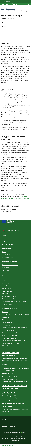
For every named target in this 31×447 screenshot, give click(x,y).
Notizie (4, 239)
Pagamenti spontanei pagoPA (15, 338)
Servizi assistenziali (7, 322)
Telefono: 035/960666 (10, 371)
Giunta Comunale (6, 255)
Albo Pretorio (12, 293)
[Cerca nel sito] (28, 4)
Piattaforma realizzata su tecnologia (15, 432)
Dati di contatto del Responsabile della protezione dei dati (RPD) (15, 316)
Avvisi (3, 241)
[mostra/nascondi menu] (3, 4)
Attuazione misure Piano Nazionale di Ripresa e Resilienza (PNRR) (15, 303)
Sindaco (4, 252)
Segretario (5, 312)
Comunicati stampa (7, 244)
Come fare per (6, 273)
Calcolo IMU (12, 346)
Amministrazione (10, 9)
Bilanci (4, 278)
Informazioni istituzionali (8, 11)
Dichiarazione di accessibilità (8, 426)
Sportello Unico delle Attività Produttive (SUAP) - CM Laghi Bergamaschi (15, 329)
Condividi (5, 22)
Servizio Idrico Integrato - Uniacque (15, 343)
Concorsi (4, 281)
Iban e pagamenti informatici (10, 333)
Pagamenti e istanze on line (15, 335)
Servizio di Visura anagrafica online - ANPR (13, 341)
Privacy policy (5, 423)
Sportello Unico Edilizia (15, 325)
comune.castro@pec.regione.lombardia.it (15, 382)
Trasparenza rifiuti (7, 291)
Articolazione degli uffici (8, 320)
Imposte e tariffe (6, 288)
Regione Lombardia (7, 1)
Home (2, 9)
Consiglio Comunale (7, 257)
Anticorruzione (6, 268)
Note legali (4, 419)
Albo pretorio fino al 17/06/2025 (11, 296)
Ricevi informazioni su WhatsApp (13, 405)
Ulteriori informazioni (7, 445)
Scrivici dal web (10, 392)
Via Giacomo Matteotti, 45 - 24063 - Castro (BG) (16, 368)
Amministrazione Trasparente (10, 265)
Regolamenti (5, 283)
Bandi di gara (5, 275)
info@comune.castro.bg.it (11, 379)
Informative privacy (7, 286)
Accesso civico (6, 270)
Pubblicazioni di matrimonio (15, 299)
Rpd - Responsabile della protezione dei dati (14, 387)
